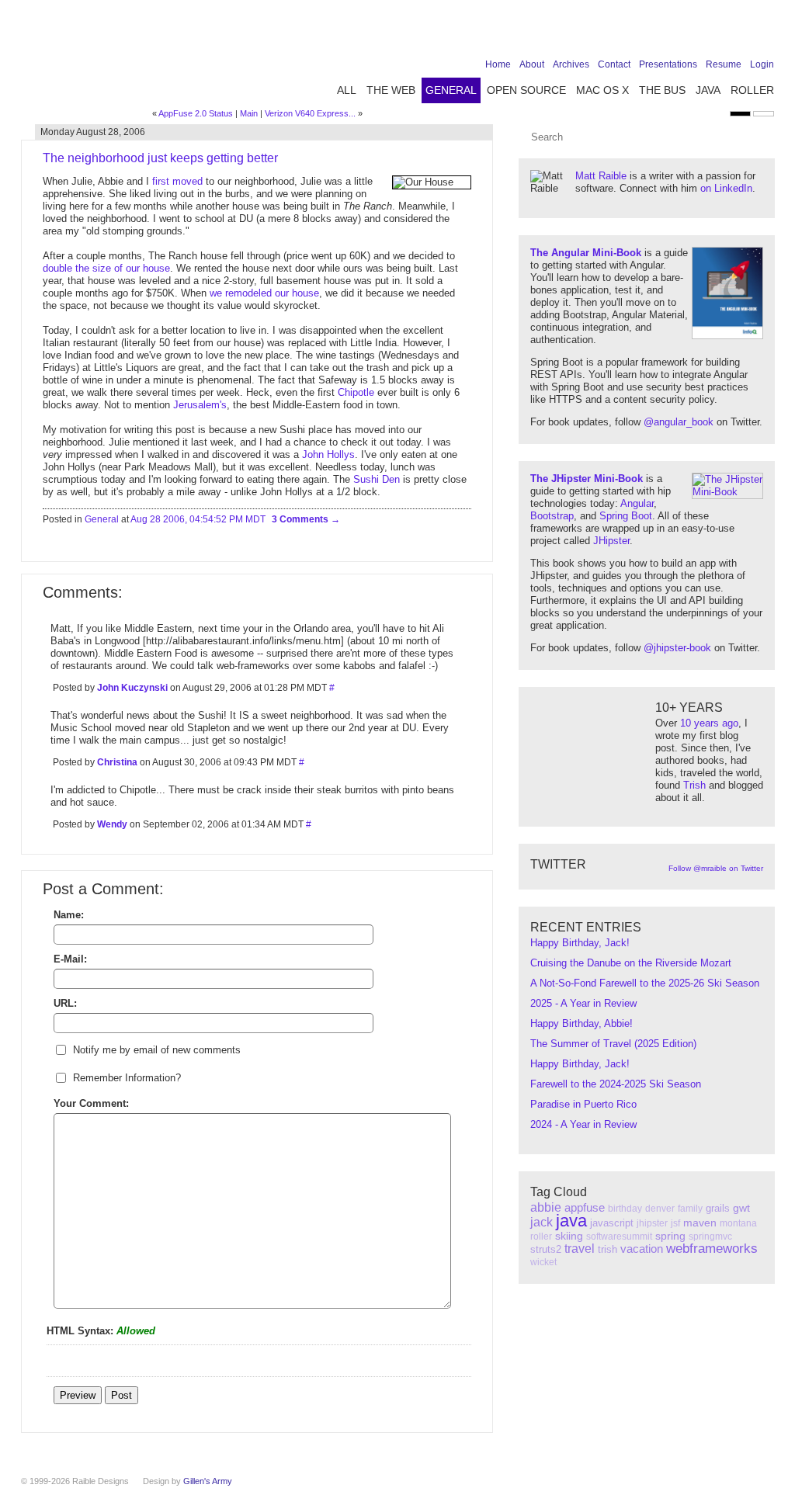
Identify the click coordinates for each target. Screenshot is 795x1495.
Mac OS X (602, 90)
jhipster (652, 1223)
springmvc (710, 1236)
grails (718, 1208)
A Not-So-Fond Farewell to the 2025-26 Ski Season (644, 983)
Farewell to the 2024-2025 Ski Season (615, 1084)
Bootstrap (552, 516)
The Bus (662, 90)
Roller (752, 90)
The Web (390, 90)
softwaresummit (619, 1236)
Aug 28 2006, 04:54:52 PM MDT (198, 519)
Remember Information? (127, 1078)
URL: (65, 1003)
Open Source (526, 90)
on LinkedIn (726, 188)
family (690, 1208)
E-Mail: (70, 959)
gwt (741, 1208)
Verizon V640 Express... (310, 113)
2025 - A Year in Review (583, 1003)
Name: (69, 915)
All (346, 90)
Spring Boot (625, 516)
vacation (641, 1248)
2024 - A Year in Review (583, 1124)
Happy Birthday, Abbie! (581, 1023)
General (451, 90)
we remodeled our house (264, 293)
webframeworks (712, 1248)
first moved (177, 181)
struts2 (545, 1249)
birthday (625, 1208)
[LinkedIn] (716, 32)
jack (541, 1222)
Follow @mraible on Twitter (715, 868)
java (571, 1220)
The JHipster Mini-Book (586, 478)
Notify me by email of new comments (157, 1050)
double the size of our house (106, 268)
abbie (545, 1207)
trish (607, 1249)
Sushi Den (376, 479)
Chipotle (356, 392)
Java (708, 90)
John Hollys (328, 454)
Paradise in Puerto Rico (583, 1104)
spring (670, 1236)
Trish (694, 785)
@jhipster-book (677, 648)
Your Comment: (91, 1103)
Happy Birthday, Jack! (580, 943)
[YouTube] (740, 32)
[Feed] (764, 32)
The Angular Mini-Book (585, 252)
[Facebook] (668, 32)
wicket (543, 1262)
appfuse (584, 1207)
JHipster (611, 540)
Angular (637, 503)
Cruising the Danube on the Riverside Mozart (630, 963)
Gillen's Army (207, 1481)
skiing (569, 1236)
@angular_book (678, 422)
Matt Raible (601, 176)
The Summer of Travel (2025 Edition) (613, 1043)
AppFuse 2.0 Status (195, 113)
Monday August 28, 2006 (92, 132)
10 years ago (709, 723)
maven (700, 1222)
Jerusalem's (200, 405)
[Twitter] (692, 32)
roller (541, 1236)
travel (579, 1248)
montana (738, 1223)
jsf (675, 1223)
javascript (612, 1223)
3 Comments (301, 519)
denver (660, 1208)
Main (249, 113)
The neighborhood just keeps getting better (160, 158)
